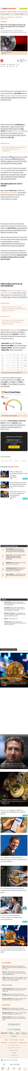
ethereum (17, 460)
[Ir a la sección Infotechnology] (10, 8)
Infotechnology (10, 17)
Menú (3, 1069)
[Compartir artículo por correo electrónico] (13, 66)
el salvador (23, 460)
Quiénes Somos (4, 1042)
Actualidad (10, 11)
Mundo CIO (25, 11)
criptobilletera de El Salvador (9, 193)
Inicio (14, 1069)
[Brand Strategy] (18, 1033)
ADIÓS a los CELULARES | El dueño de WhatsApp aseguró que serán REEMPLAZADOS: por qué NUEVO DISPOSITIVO (15, 557)
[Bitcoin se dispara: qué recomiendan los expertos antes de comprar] (5, 474)
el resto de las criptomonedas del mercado (15, 95)
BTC (9, 127)
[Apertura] (4, 1033)
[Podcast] (24, 1033)
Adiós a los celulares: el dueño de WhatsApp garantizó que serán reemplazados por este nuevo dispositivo (15, 550)
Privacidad (14, 1052)
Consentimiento (14, 1055)
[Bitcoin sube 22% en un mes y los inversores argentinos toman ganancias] (5, 494)
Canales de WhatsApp (13, 1040)
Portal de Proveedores (12, 1042)
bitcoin (11, 460)
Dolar (8, 1069)
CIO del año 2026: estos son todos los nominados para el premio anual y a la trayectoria (15, 569)
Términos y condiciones (14, 1050)
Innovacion (19, 11)
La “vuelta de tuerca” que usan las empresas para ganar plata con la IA (16, 575)
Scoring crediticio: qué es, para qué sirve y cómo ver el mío (16, 563)
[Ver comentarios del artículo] (16, 66)
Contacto (6, 1040)
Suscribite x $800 (23, 8)
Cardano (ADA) (13, 330)
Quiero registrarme (14, 447)
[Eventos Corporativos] (12, 1033)
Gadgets (14, 11)
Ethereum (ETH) (17, 131)
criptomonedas (4, 18)
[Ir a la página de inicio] (2, 9)
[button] (25, 908)
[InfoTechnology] (14, 1036)
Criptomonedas (3, 11)
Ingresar (25, 1069)
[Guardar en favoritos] (2, 60)
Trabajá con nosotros (23, 1042)
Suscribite (22, 1040)
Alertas (19, 1069)
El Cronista (3, 17)
